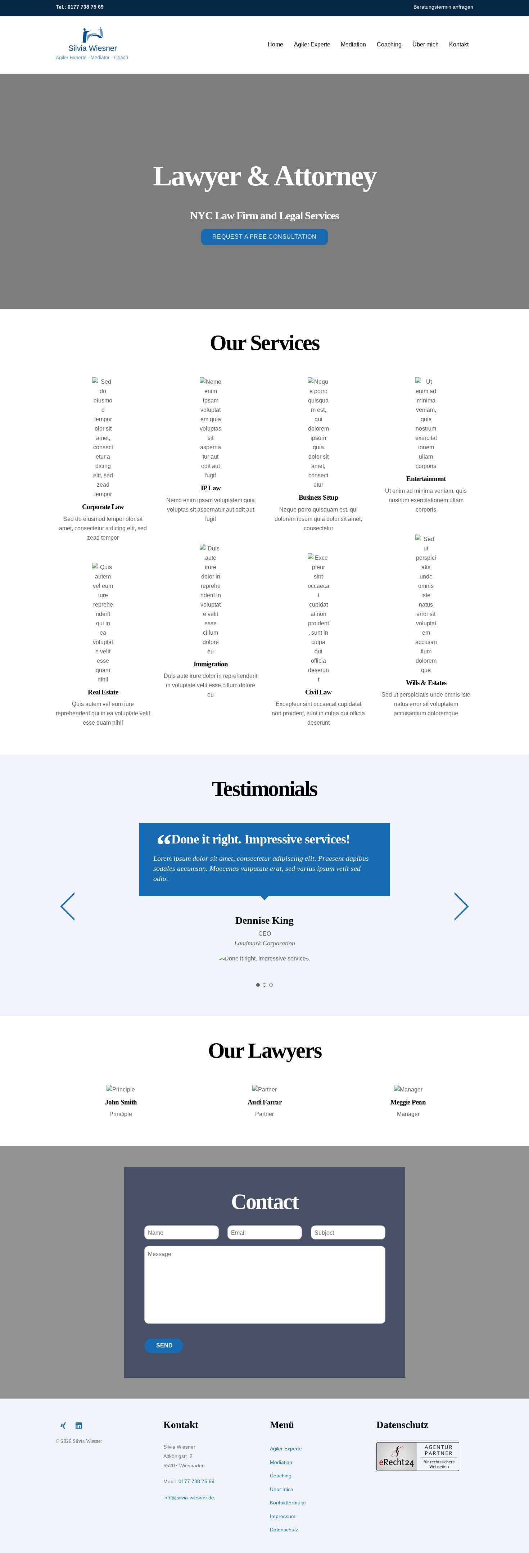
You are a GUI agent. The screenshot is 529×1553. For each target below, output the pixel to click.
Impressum (282, 1516)
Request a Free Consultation (264, 237)
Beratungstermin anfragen (443, 7)
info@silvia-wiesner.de (188, 1497)
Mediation (353, 44)
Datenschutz (284, 1529)
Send (164, 1345)
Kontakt (459, 44)
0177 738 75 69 (86, 7)
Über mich (425, 44)
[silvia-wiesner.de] (92, 56)
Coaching (389, 44)
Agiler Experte (312, 44)
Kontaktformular (288, 1502)
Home (275, 44)
